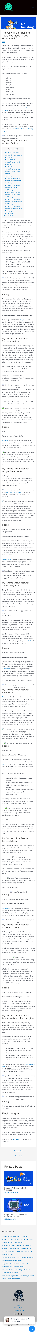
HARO (4, 764)
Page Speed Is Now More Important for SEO (15, 1215)
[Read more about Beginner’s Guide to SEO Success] (18, 1178)
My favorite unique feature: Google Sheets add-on (12, 171)
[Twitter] (18, 1314)
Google (22, 320)
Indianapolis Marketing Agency (12, 1260)
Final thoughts (8, 215)
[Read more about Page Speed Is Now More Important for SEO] (18, 1205)
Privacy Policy (18, 1308)
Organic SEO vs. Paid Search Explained (15, 1236)
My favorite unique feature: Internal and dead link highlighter (13, 208)
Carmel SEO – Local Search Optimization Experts (18, 1257)
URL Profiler (6, 908)
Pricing (8, 157)
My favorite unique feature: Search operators (12, 162)
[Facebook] (15, 1314)
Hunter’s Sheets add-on (14, 492)
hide (16, 149)
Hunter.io (5, 440)
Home (18, 1305)
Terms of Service (18, 1310)
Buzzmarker (6, 697)
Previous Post (18, 1151)
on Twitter (29, 641)
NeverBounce (6, 559)
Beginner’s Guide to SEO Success (15, 1189)
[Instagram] (22, 1314)
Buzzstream (6, 669)
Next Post (18, 1156)
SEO (3, 42)
